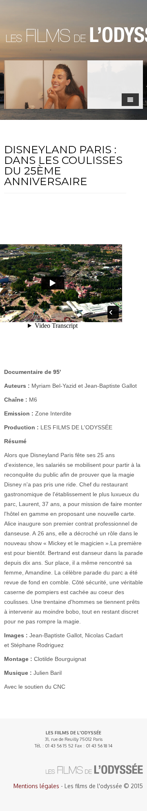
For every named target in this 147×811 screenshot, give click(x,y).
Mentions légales (36, 785)
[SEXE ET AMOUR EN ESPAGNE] (45, 84)
